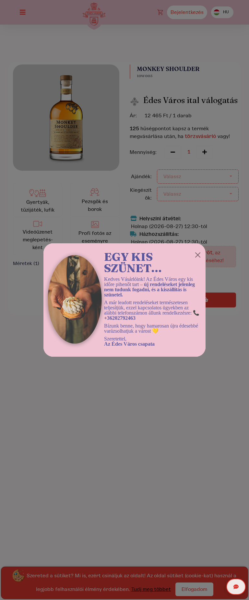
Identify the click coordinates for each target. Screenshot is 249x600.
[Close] (198, 255)
